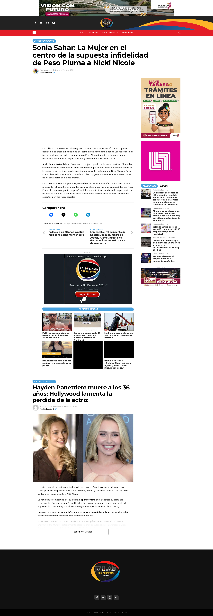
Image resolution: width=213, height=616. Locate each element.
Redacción (47, 72)
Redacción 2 (48, 409)
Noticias (93, 33)
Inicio (83, 33)
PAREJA (67, 223)
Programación (110, 33)
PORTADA (88, 223)
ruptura (98, 223)
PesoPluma (77, 223)
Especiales (127, 33)
